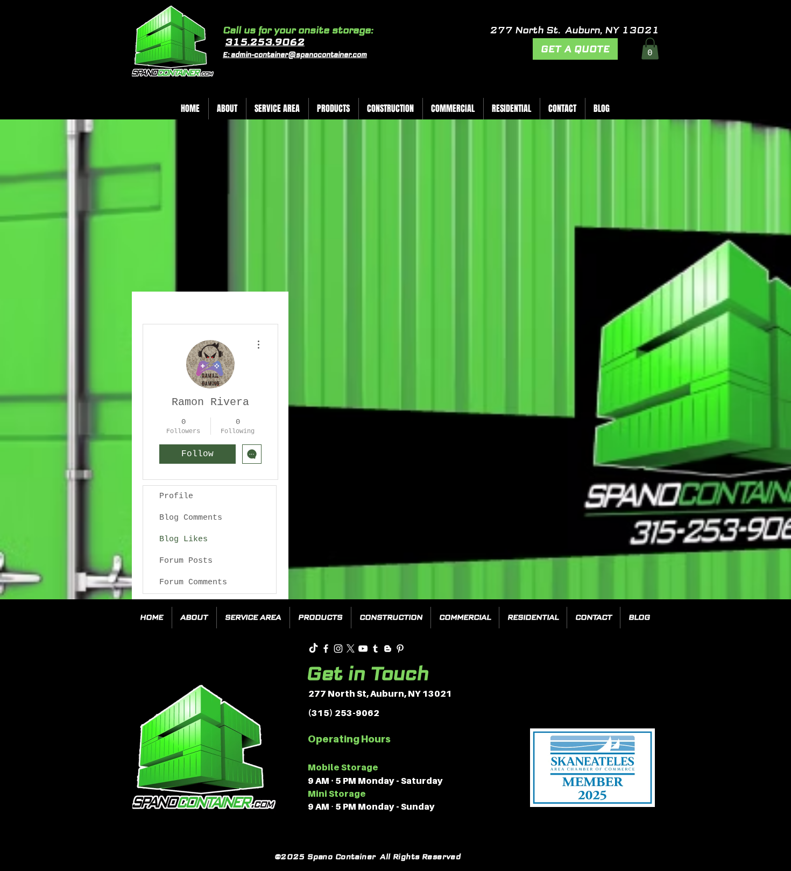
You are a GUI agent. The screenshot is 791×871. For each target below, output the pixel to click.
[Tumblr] (375, 648)
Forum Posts (186, 560)
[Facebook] (325, 648)
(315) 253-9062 (343, 712)
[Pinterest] (400, 648)
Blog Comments (190, 517)
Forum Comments (193, 582)
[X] (350, 648)
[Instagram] (338, 648)
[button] (650, 49)
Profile (176, 496)
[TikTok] (313, 648)
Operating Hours (349, 739)
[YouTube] (363, 648)
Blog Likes (183, 539)
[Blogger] (387, 648)
